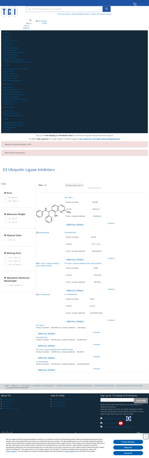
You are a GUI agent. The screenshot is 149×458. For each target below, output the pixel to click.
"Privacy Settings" (11, 451)
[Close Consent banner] (145, 436)
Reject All (128, 447)
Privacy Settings (128, 442)
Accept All (128, 453)
